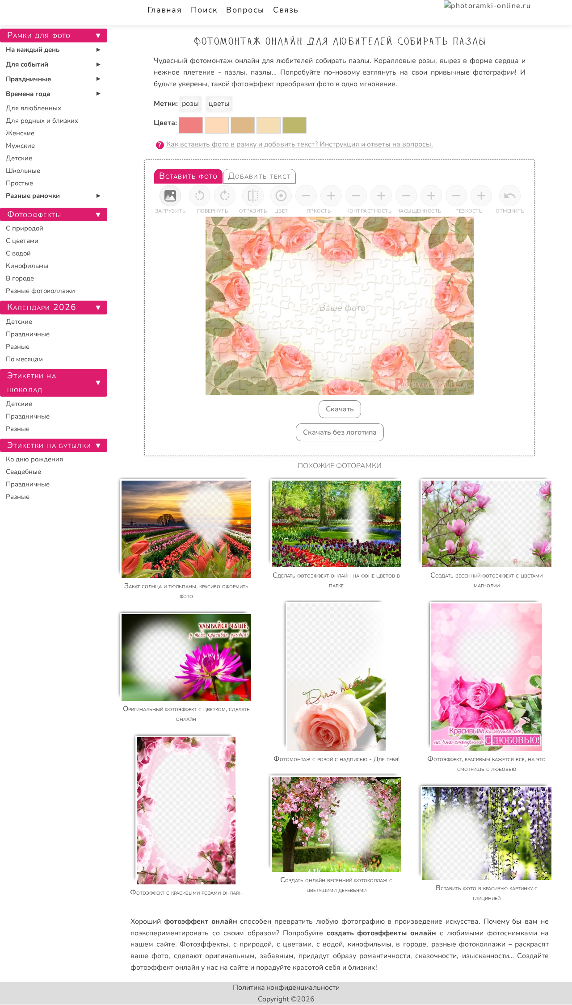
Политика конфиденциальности (286, 987)
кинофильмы (369, 944)
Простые (19, 183)
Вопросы (245, 9)
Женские (20, 133)
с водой (329, 944)
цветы (219, 104)
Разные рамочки (33, 195)
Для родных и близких (42, 120)
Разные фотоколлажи (40, 290)
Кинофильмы (27, 265)
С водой (18, 253)
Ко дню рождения (34, 459)
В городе (20, 278)
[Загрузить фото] (170, 195)
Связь (286, 9)
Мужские (20, 145)
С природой (24, 228)
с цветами (294, 944)
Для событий (27, 64)
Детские (19, 158)
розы (190, 104)
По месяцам (24, 359)
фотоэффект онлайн (164, 967)
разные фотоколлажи (468, 944)
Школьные (23, 170)
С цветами (22, 240)
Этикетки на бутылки (49, 445)
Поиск (204, 9)
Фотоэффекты (204, 944)
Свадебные (23, 471)
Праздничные (28, 79)
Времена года (28, 93)
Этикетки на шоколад (31, 382)
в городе (411, 944)
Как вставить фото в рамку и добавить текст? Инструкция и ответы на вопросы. (299, 144)
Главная (164, 9)
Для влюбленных (33, 108)
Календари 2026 (41, 307)
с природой (252, 944)
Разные (17, 346)
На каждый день (32, 49)
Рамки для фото (39, 35)
